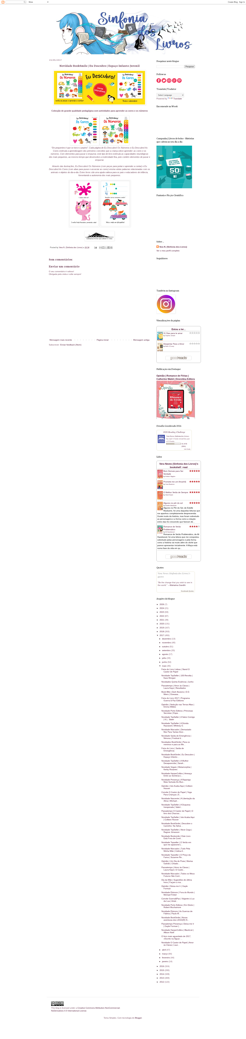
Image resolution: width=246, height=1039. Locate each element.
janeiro (165, 961)
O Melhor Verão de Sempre (175, 492)
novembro (167, 642)
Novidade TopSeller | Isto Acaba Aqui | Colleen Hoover (177, 818)
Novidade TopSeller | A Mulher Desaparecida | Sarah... (174, 762)
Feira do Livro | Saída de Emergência (172, 749)
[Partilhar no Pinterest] (111, 247)
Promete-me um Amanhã (174, 482)
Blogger (138, 1018)
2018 (162, 631)
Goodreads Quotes (187, 591)
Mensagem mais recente (61, 340)
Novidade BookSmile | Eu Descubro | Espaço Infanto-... (178, 755)
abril (164, 950)
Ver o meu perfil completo (168, 251)
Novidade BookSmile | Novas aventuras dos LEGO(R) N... (175, 918)
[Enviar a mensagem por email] (100, 247)
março (165, 954)
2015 (162, 970)
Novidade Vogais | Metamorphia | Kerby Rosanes (176, 768)
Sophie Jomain (170, 335)
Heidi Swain (169, 495)
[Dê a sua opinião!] (103, 247)
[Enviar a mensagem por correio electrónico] (95, 248)
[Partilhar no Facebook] (108, 247)
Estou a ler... (179, 329)
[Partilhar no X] (105, 247)
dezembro (167, 639)
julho (164, 658)
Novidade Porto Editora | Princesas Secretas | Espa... (177, 712)
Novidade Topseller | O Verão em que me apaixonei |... (176, 843)
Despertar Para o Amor (173, 344)
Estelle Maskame (171, 505)
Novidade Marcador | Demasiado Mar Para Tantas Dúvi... (176, 730)
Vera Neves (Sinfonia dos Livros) (177, 436)
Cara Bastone (170, 484)
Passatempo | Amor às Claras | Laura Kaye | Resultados (175, 686)
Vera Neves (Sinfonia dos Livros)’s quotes (174, 575)
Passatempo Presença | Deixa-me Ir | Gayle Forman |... (177, 925)
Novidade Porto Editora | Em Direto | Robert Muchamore (177, 906)
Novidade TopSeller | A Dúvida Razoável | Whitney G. (174, 724)
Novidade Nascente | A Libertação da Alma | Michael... (178, 799)
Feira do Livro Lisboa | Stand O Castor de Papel (175, 670)
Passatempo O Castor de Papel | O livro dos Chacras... (177, 812)
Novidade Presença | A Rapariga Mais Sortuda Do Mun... (176, 781)
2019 (162, 627)
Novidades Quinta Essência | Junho (177, 682)
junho (165, 662)
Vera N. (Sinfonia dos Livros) (173, 247)
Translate (177, 98)
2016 (162, 966)
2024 (162, 608)
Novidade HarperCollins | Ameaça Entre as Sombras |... (176, 774)
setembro (166, 650)
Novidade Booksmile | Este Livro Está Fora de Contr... (175, 837)
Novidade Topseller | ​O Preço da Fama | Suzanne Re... (176, 856)
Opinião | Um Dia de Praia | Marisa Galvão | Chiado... (177, 862)
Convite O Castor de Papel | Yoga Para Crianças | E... (176, 793)
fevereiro (166, 957)
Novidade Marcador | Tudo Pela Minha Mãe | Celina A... (175, 849)
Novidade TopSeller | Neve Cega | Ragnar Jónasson (176, 831)
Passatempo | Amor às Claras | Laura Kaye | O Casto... (175, 868)
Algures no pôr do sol (173, 503)
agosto (165, 654)
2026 (162, 604)
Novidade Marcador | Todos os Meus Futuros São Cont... (178, 874)
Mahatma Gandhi (177, 585)
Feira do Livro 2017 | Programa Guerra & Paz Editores (175, 699)
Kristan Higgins (170, 476)
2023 (162, 612)
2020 (162, 624)
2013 (162, 978)
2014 (162, 974)
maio (164, 666)
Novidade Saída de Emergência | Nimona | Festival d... (176, 737)
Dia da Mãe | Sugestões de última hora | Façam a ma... (176, 881)
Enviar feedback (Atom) (70, 345)
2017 (162, 635)
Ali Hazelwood (170, 532)
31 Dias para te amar (173, 333)
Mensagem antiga (141, 340)
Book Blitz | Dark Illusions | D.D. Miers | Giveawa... (175, 693)
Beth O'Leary (169, 346)
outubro (166, 646)
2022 (162, 616)
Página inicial (102, 340)
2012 (162, 982)
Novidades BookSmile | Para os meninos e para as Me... (175, 743)
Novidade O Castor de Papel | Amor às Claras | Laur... (177, 943)
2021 (162, 620)
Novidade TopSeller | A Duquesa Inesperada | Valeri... (175, 806)
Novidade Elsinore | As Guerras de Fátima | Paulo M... (176, 912)
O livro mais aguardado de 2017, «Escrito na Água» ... (176, 937)
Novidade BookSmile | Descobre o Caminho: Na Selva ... (176, 824)
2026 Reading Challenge (174, 431)
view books (187, 449)
